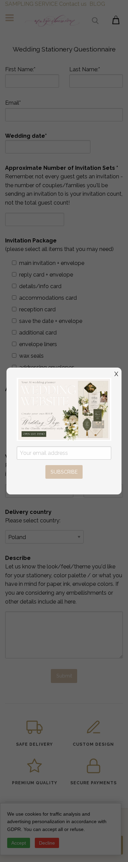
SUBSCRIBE (64, 472)
